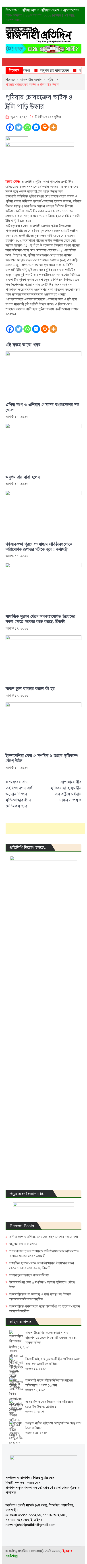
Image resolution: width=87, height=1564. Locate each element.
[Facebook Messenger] (36, 127)
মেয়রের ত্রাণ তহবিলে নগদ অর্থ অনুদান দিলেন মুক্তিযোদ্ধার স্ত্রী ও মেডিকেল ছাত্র (19, 794)
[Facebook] (10, 127)
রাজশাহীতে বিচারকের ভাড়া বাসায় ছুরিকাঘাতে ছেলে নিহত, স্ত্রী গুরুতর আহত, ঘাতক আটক (51, 1337)
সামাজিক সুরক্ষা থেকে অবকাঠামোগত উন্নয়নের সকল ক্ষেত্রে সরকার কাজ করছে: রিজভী (40, 619)
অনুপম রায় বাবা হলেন (49, 70)
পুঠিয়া (57, 117)
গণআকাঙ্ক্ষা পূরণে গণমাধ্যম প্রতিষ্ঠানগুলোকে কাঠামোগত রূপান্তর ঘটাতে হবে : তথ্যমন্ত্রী (39, 547)
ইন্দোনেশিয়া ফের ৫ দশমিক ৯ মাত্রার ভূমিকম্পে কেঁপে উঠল (42, 758)
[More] (53, 127)
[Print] (45, 127)
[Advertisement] (46, 828)
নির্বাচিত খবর (43, 117)
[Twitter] (19, 127)
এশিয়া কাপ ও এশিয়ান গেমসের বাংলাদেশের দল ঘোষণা (42, 407)
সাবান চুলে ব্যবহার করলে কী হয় (30, 688)
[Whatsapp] (27, 127)
